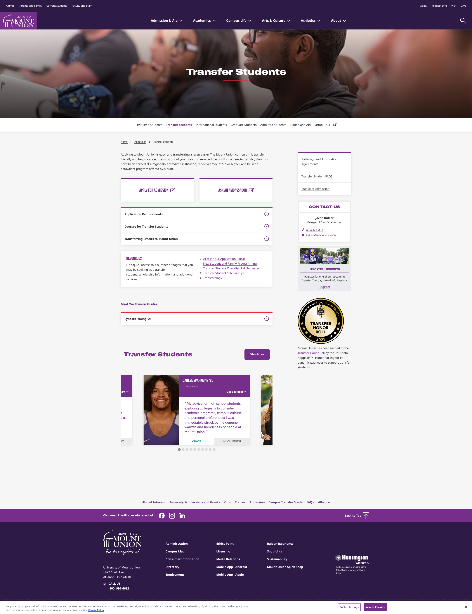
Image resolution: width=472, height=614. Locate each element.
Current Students (56, 6)
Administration (177, 544)
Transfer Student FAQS (317, 176)
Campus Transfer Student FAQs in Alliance (299, 502)
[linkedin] (182, 516)
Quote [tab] (196, 441)
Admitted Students (273, 125)
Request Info (439, 6)
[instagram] (172, 516)
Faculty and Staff (82, 6)
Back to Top (352, 516)
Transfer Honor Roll (311, 353)
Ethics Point (225, 544)
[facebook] (162, 516)
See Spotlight (234, 391)
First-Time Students (149, 125)
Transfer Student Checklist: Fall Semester (231, 268)
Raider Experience (280, 544)
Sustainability (277, 559)
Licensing (223, 551)
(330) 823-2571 (314, 229)
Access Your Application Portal (224, 259)
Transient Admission (315, 189)
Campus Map (175, 551)
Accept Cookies (375, 607)
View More (257, 354)
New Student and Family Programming (230, 263)
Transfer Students (179, 125)
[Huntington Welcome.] (352, 559)
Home (124, 142)
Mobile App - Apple (230, 575)
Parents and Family (30, 6)
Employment (175, 575)
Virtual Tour (322, 125)
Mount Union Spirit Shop (285, 567)
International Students (211, 125)
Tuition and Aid (300, 125)
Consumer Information (182, 559)
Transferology (212, 278)
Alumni (10, 6)
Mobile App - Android (231, 567)
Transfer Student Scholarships (223, 273)
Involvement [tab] (232, 441)
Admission (140, 142)
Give (463, 6)
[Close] (466, 607)
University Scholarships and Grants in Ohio (200, 502)
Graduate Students (244, 125)
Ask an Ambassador (232, 190)
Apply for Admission (154, 190)
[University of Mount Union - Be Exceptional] (122, 543)
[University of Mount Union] (18, 20)
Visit (453, 6)
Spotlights (274, 551)
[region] (236, 607)
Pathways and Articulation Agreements (319, 161)
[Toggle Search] (463, 21)
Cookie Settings (349, 607)
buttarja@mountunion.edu (321, 235)
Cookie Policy (96, 610)
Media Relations (228, 559)
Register (324, 287)
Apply (423, 6)
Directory (172, 567)
